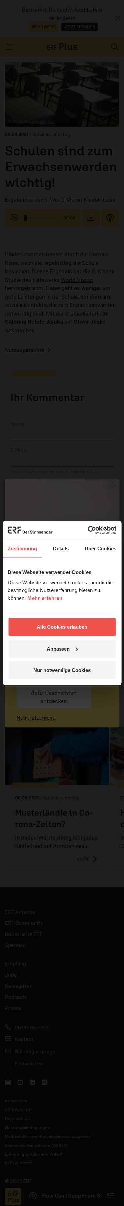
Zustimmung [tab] (22, 548)
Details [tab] (61, 548)
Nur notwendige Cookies (62, 670)
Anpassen (58, 648)
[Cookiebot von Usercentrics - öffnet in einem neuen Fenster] (88, 530)
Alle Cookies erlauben (62, 627)
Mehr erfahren (44, 598)
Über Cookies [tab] (100, 548)
